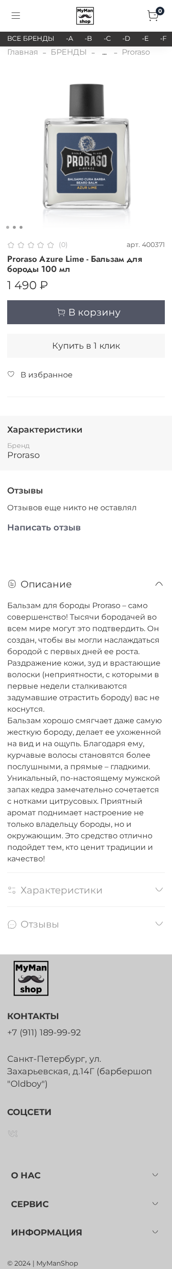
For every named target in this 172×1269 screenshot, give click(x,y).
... (104, 52)
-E (145, 38)
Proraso (136, 52)
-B (88, 38)
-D (126, 38)
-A (69, 38)
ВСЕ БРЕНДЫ (30, 38)
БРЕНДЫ (69, 52)
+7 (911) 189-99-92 (44, 1032)
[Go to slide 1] (7, 227)
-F (163, 38)
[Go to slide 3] (21, 227)
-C (107, 38)
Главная (22, 52)
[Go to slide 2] (14, 227)
